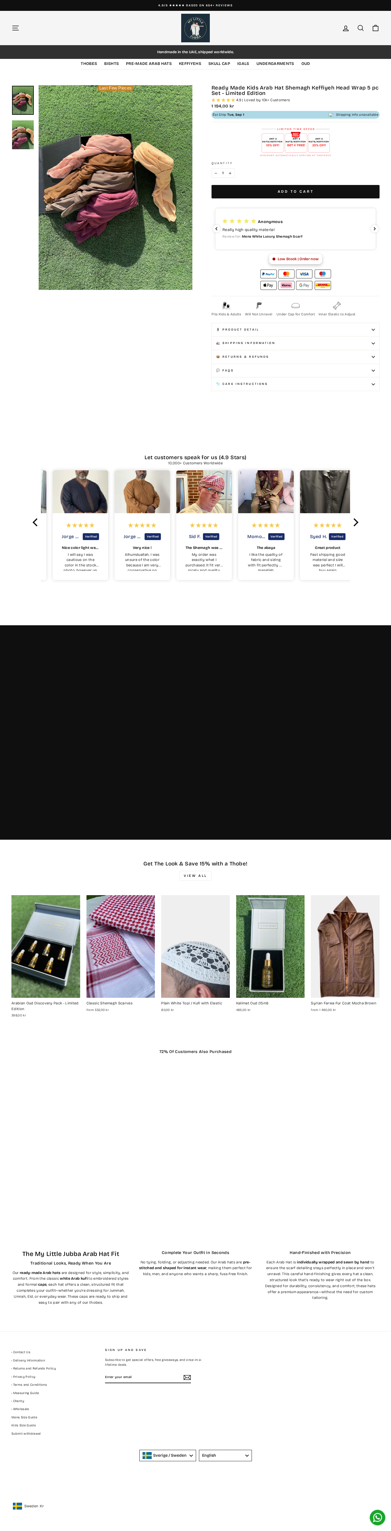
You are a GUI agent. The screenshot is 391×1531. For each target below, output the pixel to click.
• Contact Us (20, 1352)
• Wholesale (20, 1409)
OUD (305, 63)
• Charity (17, 1401)
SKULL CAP (219, 63)
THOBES (89, 63)
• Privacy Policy (23, 1377)
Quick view (45, 992)
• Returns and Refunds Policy (33, 1368)
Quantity (222, 163)
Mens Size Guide (24, 1417)
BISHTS (111, 63)
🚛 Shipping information (245, 343)
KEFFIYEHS (190, 63)
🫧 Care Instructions (242, 384)
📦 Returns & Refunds (242, 357)
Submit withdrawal (26, 1434)
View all (195, 876)
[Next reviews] (374, 228)
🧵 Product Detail (237, 329)
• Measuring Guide (25, 1393)
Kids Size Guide (23, 1425)
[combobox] (167, 1455)
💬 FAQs (225, 370)
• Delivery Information (28, 1360)
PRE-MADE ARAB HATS (149, 63)
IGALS (243, 63)
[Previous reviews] (216, 228)
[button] (232, 228)
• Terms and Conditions (29, 1385)
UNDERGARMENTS (275, 63)
